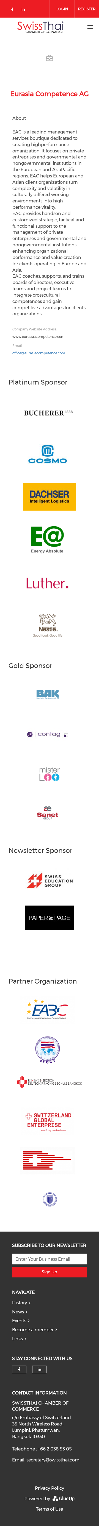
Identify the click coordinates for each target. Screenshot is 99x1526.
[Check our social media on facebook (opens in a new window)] (13, 10)
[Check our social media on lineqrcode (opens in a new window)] (36, 7)
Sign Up (49, 1271)
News (18, 1312)
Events (19, 1320)
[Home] (40, 27)
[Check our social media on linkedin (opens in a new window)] (25, 10)
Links (17, 1338)
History (19, 1302)
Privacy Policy (49, 1488)
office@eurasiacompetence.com (38, 353)
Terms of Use (49, 1509)
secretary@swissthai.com (52, 1460)
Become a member (33, 1329)
